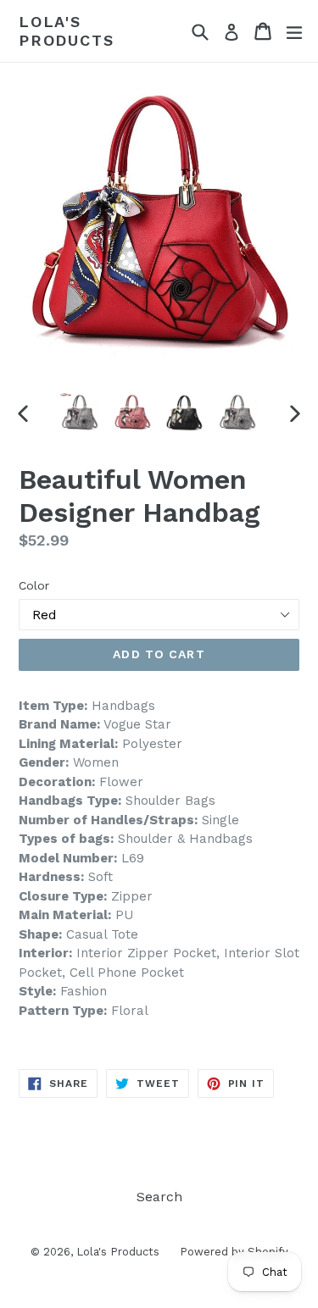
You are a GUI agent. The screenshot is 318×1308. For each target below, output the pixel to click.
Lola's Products (66, 31)
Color (34, 585)
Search (159, 1197)
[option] (79, 412)
